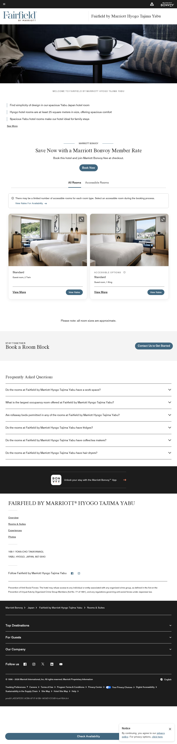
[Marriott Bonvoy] (165, 4)
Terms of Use (47, 687)
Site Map (45, 691)
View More (19, 292)
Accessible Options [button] (108, 272)
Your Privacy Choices (121, 687)
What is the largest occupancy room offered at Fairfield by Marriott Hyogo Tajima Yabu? (60, 402)
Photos (12, 536)
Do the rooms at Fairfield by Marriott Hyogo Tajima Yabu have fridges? (49, 427)
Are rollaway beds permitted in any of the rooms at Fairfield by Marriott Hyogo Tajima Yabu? (63, 415)
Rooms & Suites (17, 524)
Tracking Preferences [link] (16, 687)
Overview (13, 517)
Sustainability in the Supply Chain (22, 691)
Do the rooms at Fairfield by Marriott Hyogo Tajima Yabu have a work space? (53, 389)
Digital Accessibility (145, 687)
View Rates (74, 292)
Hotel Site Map (61, 691)
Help (74, 691)
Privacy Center (95, 687)
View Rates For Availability (29, 203)
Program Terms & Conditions (70, 687)
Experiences (15, 530)
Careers (33, 687)
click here (157, 736)
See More (12, 126)
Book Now (88, 167)
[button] (152, 4)
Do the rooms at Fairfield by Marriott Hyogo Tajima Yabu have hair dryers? (51, 453)
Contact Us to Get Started (154, 345)
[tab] (74, 182)
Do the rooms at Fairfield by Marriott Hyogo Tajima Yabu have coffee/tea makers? (56, 440)
